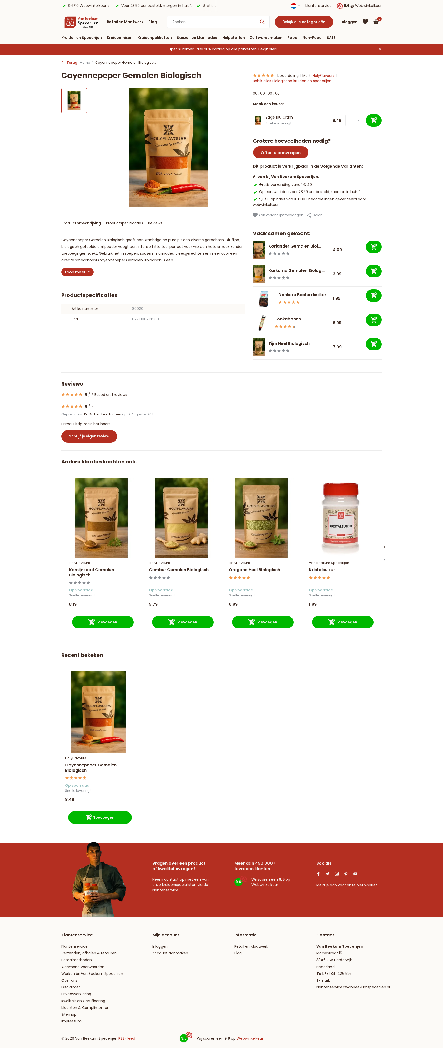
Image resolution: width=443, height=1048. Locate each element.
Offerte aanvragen (281, 153)
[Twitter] (328, 874)
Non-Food (312, 37)
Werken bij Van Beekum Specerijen (92, 973)
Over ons (69, 980)
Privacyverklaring (76, 994)
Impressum (71, 1021)
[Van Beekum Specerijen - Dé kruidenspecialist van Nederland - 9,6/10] (81, 22)
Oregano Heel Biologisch (254, 570)
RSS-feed (126, 1038)
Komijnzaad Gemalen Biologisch (91, 572)
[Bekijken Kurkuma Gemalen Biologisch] (259, 274)
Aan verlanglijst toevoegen (280, 214)
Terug (71, 62)
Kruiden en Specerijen (81, 37)
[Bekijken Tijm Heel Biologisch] (259, 347)
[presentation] (384, 559)
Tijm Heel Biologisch (289, 343)
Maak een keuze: (268, 103)
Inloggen (160, 946)
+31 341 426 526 (338, 973)
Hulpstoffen (233, 37)
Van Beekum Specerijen (329, 562)
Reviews (155, 223)
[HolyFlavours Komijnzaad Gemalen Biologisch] (101, 518)
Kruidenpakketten (155, 37)
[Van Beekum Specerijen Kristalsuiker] (341, 518)
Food (292, 37)
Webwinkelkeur (368, 5)
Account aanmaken (170, 953)
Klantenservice (318, 5)
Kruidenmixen (120, 37)
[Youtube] (355, 874)
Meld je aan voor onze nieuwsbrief (346, 885)
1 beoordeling (287, 75)
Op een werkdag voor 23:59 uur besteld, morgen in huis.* (309, 191)
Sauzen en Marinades (197, 37)
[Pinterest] (346, 874)
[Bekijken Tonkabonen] (262, 323)
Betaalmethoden (76, 960)
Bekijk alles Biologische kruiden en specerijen (292, 80)
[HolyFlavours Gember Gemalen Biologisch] (181, 518)
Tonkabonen (288, 319)
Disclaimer (70, 987)
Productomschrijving (81, 223)
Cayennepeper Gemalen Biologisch (91, 768)
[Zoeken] (262, 21)
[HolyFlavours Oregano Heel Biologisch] (261, 518)
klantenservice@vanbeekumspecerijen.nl (353, 987)
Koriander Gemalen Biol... (294, 246)
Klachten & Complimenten (85, 1007)
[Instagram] (337, 874)
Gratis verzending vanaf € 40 (285, 184)
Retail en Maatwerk (125, 21)
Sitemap (68, 1014)
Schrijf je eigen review (89, 436)
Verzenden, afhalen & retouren (89, 953)
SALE (331, 37)
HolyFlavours (324, 75)
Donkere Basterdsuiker (302, 295)
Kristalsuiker (322, 570)
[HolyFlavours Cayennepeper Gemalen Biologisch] (98, 712)
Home (85, 62)
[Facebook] (318, 874)
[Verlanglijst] (365, 22)
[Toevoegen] (374, 247)
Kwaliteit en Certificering (83, 1000)
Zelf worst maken (266, 37)
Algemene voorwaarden (82, 966)
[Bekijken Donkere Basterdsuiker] (264, 299)
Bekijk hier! (267, 49)
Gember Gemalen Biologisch (179, 570)
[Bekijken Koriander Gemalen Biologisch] (259, 250)
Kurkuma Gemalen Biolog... (296, 270)
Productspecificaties (124, 223)
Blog (152, 21)
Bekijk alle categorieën (304, 21)
